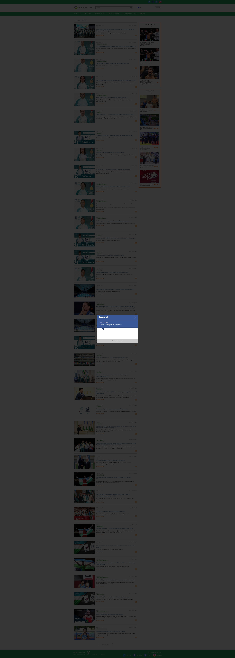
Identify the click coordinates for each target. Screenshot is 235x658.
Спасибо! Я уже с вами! (117, 341)
